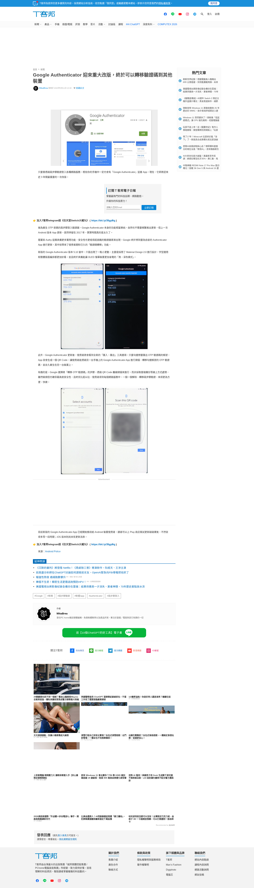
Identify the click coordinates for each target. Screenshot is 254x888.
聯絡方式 (113, 869)
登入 (209, 14)
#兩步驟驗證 (64, 596)
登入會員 (62, 835)
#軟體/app (79, 596)
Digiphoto (171, 869)
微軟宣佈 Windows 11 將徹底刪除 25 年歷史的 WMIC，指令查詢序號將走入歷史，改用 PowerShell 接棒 (201, 111)
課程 (120, 24)
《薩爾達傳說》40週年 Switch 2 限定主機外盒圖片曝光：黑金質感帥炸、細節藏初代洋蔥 (201, 101)
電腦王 (169, 874)
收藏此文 (80, 88)
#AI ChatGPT (133, 24)
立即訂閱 (149, 208)
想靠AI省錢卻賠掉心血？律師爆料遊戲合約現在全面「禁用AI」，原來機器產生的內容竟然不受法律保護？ (201, 149)
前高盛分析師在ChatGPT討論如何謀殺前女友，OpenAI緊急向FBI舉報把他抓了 (82, 572)
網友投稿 (199, 874)
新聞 (36, 24)
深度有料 (147, 24)
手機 (57, 24)
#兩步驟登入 (113, 596)
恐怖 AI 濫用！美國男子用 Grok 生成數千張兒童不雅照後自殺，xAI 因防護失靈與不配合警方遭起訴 (151, 778)
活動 (100, 24)
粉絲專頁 (80, 650)
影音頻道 (137, 650)
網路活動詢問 (202, 869)
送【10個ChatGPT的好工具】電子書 (99, 632)
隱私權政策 (164, 3)
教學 (85, 24)
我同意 (213, 3)
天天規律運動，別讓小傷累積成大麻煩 (51, 735)
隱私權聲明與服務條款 (149, 859)
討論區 (111, 24)
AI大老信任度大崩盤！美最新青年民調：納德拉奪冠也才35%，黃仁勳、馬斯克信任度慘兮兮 (200, 159)
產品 (47, 24)
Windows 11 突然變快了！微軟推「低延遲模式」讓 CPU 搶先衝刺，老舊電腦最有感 (201, 120)
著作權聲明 (143, 864)
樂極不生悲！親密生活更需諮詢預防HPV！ (61, 581)
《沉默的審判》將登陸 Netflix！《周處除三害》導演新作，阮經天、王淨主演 (81, 567)
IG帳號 (155, 650)
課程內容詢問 (202, 864)
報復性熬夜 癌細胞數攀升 (51, 577)
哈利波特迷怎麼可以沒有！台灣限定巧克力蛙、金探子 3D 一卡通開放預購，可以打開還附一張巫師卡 (151, 819)
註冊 (217, 14)
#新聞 (50, 596)
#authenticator (95, 596)
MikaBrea (43, 88)
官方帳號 (99, 650)
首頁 (35, 69)
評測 (77, 24)
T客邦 (169, 859)
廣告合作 (113, 864)
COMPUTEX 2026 (167, 24)
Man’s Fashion (173, 864)
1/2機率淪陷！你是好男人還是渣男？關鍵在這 (150, 697)
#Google (39, 596)
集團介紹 (113, 859)
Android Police (53, 551)
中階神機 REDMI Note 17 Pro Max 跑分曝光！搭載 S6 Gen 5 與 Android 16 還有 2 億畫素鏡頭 (201, 168)
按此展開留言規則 (68, 839)
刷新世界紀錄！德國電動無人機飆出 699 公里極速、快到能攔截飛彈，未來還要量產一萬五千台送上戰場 (200, 82)
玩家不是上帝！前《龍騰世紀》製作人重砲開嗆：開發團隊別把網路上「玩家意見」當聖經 (200, 130)
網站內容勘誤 (202, 859)
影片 (93, 24)
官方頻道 (118, 650)
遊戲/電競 (67, 24)
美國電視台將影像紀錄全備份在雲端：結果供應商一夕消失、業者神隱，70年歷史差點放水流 (90, 586)
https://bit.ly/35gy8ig (103, 220)
